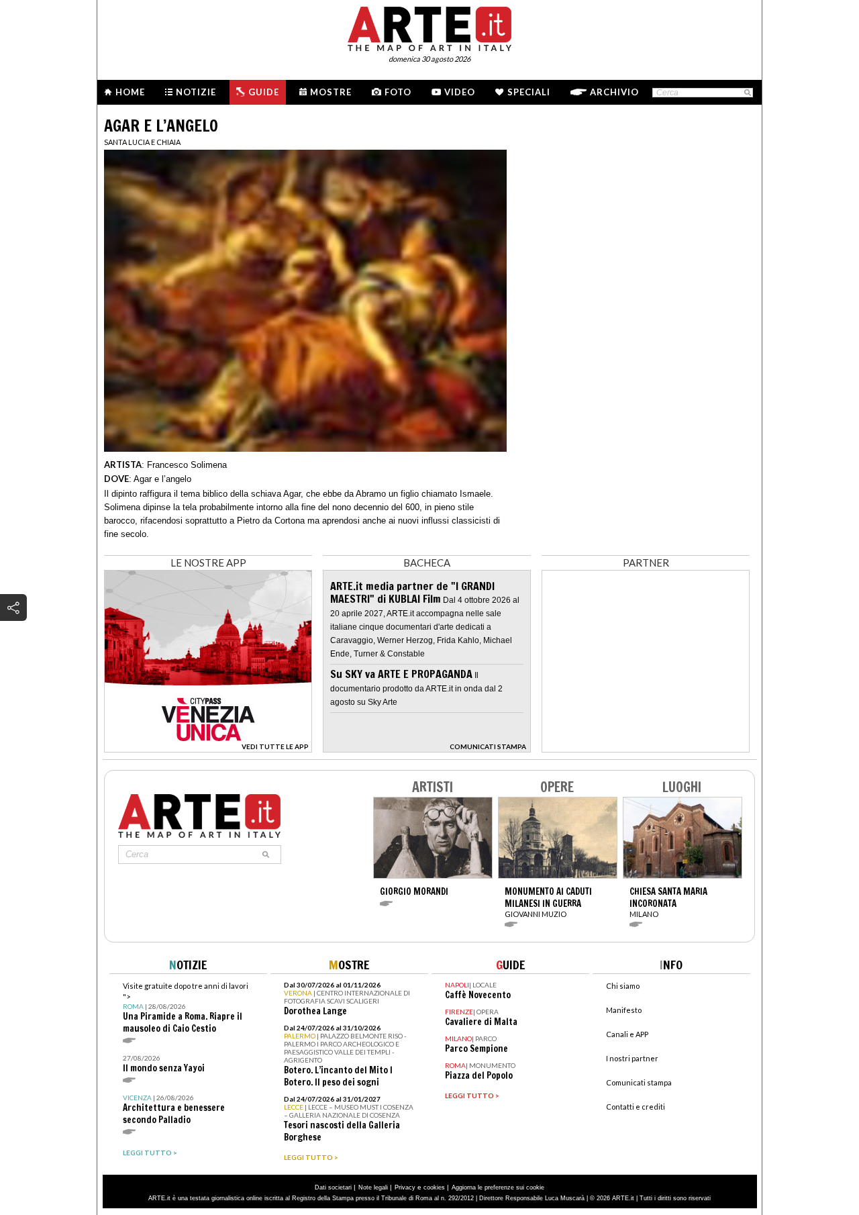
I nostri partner (632, 1058)
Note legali (373, 1187)
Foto (398, 92)
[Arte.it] (429, 27)
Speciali (528, 92)
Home (130, 92)
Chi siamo (623, 985)
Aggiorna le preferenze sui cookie (498, 1187)
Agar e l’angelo (162, 479)
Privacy (405, 1187)
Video (459, 92)
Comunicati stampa (639, 1082)
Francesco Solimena (187, 465)
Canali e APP (627, 1034)
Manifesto (624, 1010)
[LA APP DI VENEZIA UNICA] (208, 749)
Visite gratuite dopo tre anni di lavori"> (185, 1007)
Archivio (614, 92)
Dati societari (333, 1187)
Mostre (331, 92)
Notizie (196, 92)
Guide (263, 92)
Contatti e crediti (635, 1106)
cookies (434, 1187)
